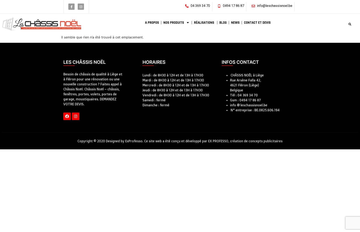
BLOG (223, 22)
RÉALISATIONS (204, 22)
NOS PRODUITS (173, 22)
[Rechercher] (351, 24)
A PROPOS (152, 22)
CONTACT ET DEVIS (257, 22)
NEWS (235, 22)
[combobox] (331, 24)
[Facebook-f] (71, 7)
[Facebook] (67, 116)
